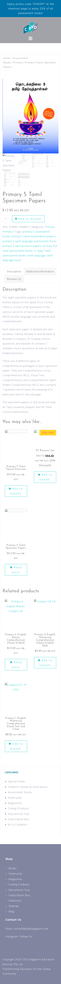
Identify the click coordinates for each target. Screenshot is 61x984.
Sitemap (14, 906)
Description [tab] (14, 271)
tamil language (36, 255)
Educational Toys (18, 814)
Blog (11, 911)
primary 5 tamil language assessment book (29, 241)
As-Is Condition (17, 824)
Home (6, 58)
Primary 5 (8, 231)
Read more (17, 570)
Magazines (15, 803)
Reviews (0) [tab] (14, 279)
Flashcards (15, 797)
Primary (18, 62)
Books (13, 868)
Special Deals (16, 781)
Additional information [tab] (40, 271)
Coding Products (18, 808)
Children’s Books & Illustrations (28, 787)
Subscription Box (18, 819)
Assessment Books (20, 792)
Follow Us (26, 936)
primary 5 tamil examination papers (34, 236)
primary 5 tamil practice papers (22, 246)
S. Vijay (38, 250)
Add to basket (30, 218)
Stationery (15, 900)
